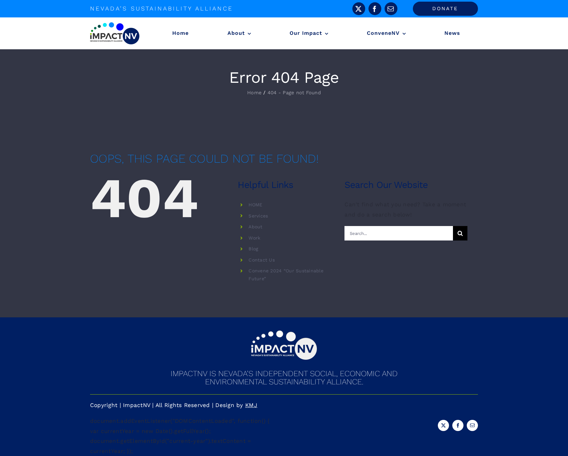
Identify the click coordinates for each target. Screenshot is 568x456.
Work (254, 237)
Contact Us (261, 259)
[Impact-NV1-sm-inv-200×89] (284, 333)
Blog (253, 248)
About (255, 226)
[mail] (391, 8)
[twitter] (358, 8)
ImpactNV (136, 405)
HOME (255, 204)
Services (258, 215)
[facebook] (374, 8)
